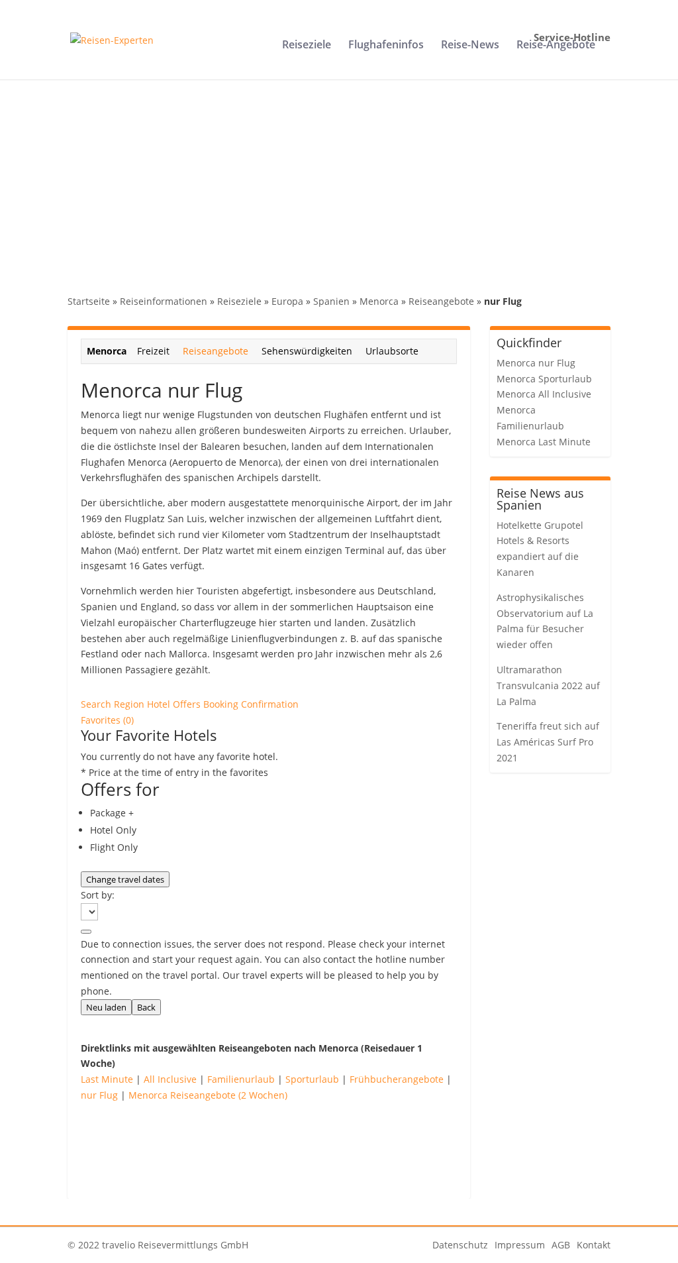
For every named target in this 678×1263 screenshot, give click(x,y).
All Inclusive (170, 1079)
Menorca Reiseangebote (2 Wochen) (207, 1095)
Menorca (379, 301)
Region (130, 704)
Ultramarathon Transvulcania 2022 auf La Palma (548, 685)
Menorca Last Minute (544, 441)
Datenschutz (460, 1244)
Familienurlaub (241, 1079)
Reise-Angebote (555, 46)
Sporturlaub (312, 1079)
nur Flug (99, 1095)
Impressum (520, 1244)
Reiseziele (306, 46)
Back (146, 1007)
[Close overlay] (86, 932)
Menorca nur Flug (536, 363)
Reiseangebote (441, 301)
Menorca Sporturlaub (544, 378)
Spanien (331, 301)
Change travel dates (125, 879)
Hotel (160, 704)
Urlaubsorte (391, 351)
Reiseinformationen (163, 301)
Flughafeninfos (386, 46)
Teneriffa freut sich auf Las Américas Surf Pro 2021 (548, 742)
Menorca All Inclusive (544, 394)
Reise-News (470, 46)
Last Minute (107, 1079)
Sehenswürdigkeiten (307, 351)
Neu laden (106, 1007)
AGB (561, 1244)
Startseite (89, 301)
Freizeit (153, 351)
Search (97, 704)
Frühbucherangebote (397, 1079)
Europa (287, 301)
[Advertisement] (339, 179)
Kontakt (593, 1244)
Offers (188, 704)
